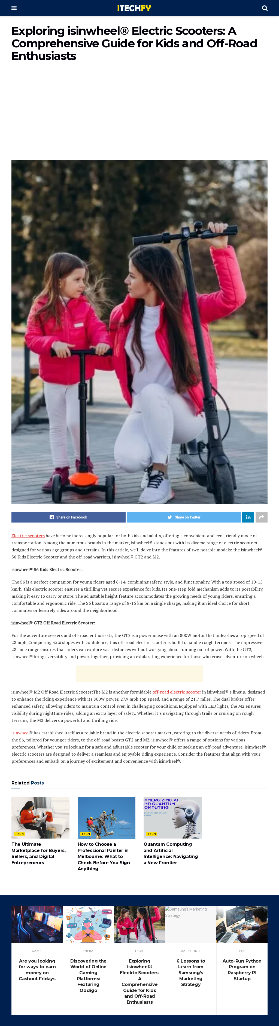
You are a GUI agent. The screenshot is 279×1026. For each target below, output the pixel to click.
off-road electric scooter (177, 692)
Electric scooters (28, 536)
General (87, 951)
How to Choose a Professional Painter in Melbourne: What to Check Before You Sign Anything (104, 856)
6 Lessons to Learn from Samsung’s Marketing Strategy (191, 972)
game (36, 951)
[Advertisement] (139, 114)
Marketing (190, 951)
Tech (19, 834)
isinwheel (20, 733)
